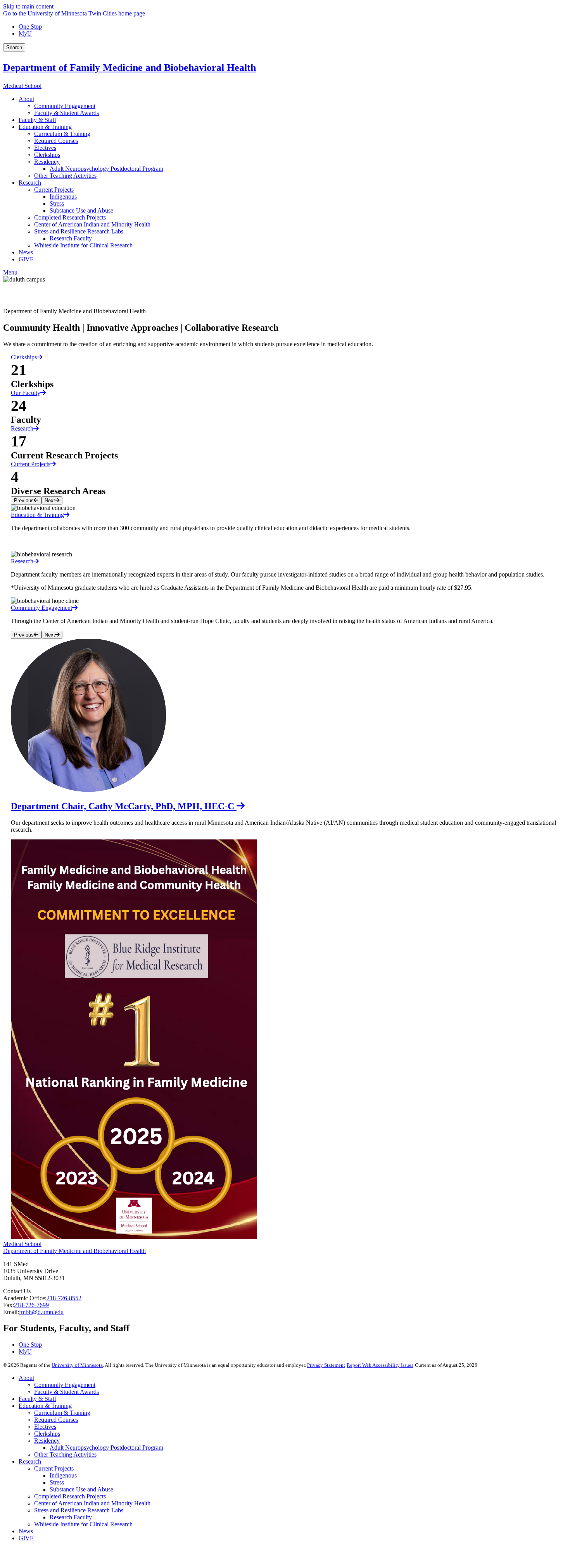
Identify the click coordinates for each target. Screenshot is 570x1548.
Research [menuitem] (30, 182)
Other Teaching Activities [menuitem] (65, 175)
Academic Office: (25, 1298)
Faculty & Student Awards (66, 1391)
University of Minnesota (77, 1365)
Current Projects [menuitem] (54, 189)
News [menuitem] (26, 252)
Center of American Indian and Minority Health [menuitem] (92, 224)
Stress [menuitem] (57, 203)
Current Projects (30, 464)
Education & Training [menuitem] (45, 127)
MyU (25, 33)
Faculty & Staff (37, 1398)
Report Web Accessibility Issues (380, 1365)
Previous (24, 500)
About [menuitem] (26, 99)
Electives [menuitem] (45, 147)
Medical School (22, 85)
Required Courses (56, 1419)
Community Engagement (64, 1385)
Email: (11, 1312)
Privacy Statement (326, 1365)
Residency (47, 1440)
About (26, 1378)
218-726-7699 (31, 1305)
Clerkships (24, 357)
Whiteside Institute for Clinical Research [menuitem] (83, 245)
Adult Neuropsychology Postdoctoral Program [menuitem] (106, 168)
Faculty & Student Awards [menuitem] (66, 113)
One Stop (30, 26)
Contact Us (17, 1291)
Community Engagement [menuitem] (64, 106)
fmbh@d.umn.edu (41, 1312)
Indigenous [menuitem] (63, 196)
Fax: (8, 1305)
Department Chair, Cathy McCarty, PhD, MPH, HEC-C (124, 806)
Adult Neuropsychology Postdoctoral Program (106, 1447)
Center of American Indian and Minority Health (92, 1503)
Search (14, 47)
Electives (45, 1426)
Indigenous (63, 1475)
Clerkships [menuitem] (47, 154)
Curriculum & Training (62, 1412)
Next (50, 500)
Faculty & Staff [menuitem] (37, 120)
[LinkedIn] (285, 301)
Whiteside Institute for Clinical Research (83, 1524)
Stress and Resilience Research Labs (78, 1510)
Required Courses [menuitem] (56, 140)
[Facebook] (285, 289)
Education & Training (45, 1405)
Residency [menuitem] (47, 161)
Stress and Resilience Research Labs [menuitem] (78, 231)
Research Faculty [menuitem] (71, 238)
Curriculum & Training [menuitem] (62, 133)
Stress (57, 1482)
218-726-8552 (64, 1298)
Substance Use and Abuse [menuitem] (81, 210)
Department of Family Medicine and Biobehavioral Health (129, 67)
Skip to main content (28, 6)
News (26, 1531)
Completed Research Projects (70, 1496)
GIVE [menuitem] (26, 259)
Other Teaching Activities (65, 1454)
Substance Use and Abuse (81, 1489)
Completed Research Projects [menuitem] (70, 217)
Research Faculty (71, 1517)
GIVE (26, 1538)
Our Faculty (25, 393)
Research (22, 428)
